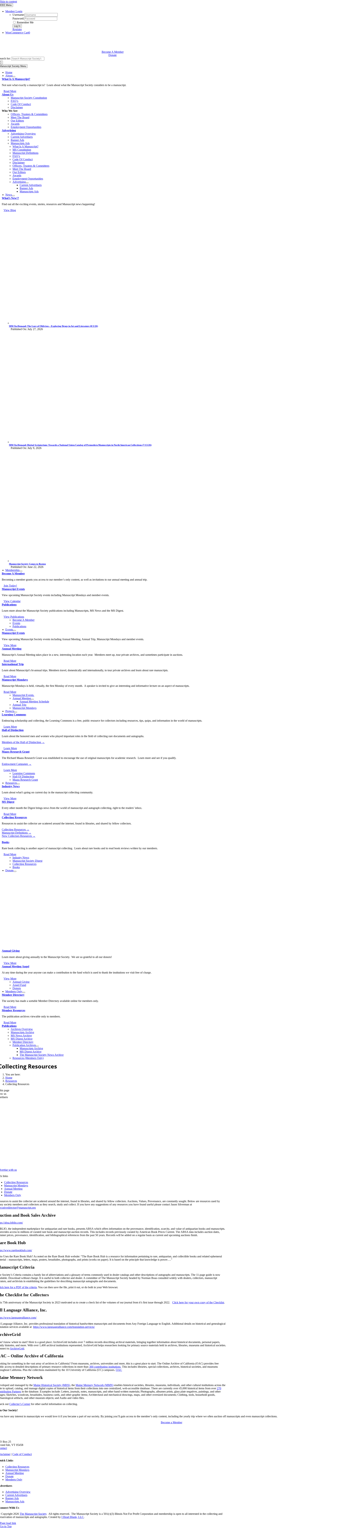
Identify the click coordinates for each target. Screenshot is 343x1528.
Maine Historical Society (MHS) (51, 1385)
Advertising (9, 130)
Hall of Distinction (13, 730)
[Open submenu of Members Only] (23, 992)
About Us (7, 94)
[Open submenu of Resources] (18, 783)
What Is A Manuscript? (16, 79)
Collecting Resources (14, 817)
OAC (119, 1369)
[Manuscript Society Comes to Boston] (116, 560)
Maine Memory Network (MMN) (94, 1385)
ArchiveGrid (17, 1348)
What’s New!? (10, 198)
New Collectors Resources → (18, 835)
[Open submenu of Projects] (15, 712)
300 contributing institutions (105, 1366)
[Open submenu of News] (13, 195)
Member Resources (13, 1010)
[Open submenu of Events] (14, 630)
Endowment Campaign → (16, 764)
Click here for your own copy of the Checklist (198, 1302)
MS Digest (8, 801)
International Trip (13, 664)
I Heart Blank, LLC (72, 1517)
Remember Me (25, 22)
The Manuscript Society (33, 1513)
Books (5, 842)
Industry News (11, 786)
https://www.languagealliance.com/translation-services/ (64, 1326)
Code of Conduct (22, 1454)
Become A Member (13, 573)
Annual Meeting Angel (15, 966)
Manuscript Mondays (15, 679)
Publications (9, 604)
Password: (18, 18)
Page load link (8, 1523)
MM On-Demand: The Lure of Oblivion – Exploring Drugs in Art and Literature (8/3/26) (53, 326)
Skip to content (8, 1)
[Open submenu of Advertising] (27, 182)
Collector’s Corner (19, 1404)
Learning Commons (14, 714)
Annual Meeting (11, 648)
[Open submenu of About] (14, 76)
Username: (19, 14)
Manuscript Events (13, 589)
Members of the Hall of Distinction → (23, 742)
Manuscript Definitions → (16, 832)
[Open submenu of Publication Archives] (37, 1046)
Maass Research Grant (15, 751)
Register (17, 29)
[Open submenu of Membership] (20, 571)
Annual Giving (11, 950)
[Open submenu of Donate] (15, 871)
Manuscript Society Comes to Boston (27, 564)
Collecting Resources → (15, 829)
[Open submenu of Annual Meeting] (32, 699)
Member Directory (13, 994)
